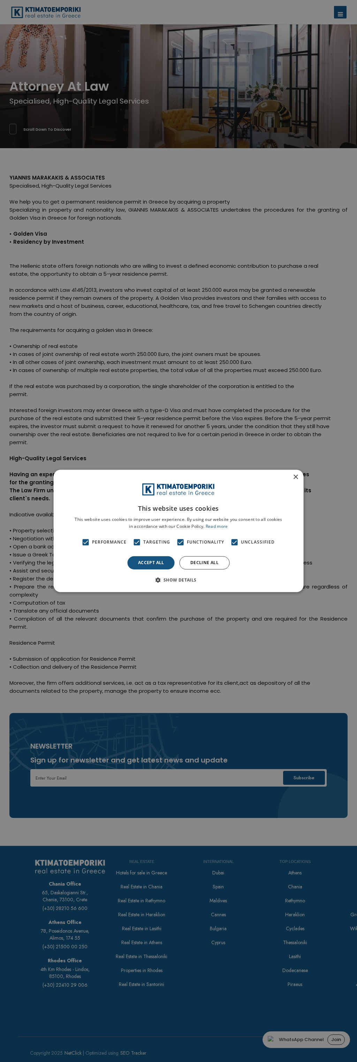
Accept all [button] (151, 563)
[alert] (178, 531)
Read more (217, 526)
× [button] (295, 477)
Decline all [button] (204, 563)
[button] (178, 580)
